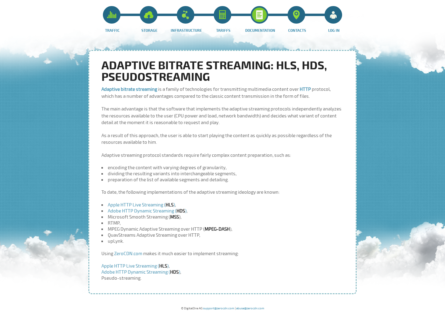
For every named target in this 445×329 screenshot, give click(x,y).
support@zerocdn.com (218, 308)
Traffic (112, 30)
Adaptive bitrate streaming (129, 89)
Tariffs (223, 30)
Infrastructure (186, 30)
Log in (334, 30)
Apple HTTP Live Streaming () (141, 205)
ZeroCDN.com (128, 253)
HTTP (305, 89)
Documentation (260, 30)
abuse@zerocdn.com (250, 308)
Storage (149, 30)
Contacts (297, 30)
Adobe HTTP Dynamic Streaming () (147, 211)
